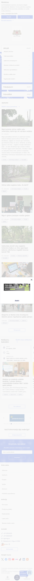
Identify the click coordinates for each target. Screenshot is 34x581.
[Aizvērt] (31, 279)
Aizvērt (17, 300)
